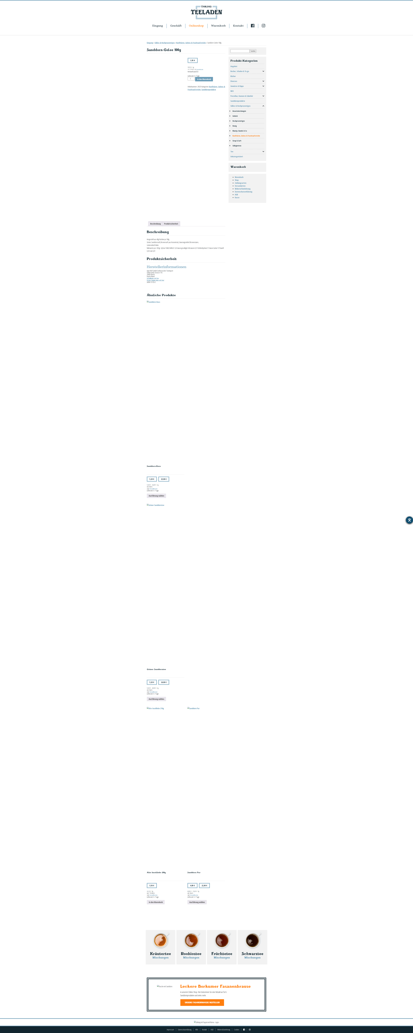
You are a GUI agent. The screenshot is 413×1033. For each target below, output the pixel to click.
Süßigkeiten (237, 146)
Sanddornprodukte (208, 89)
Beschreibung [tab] (155, 223)
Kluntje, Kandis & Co (240, 131)
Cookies (236, 1029)
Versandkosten (199, 69)
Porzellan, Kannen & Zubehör (241, 96)
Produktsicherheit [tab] (171, 223)
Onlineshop (196, 25)
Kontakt (238, 25)
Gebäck (235, 116)
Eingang (157, 25)
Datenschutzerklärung (243, 191)
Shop (237, 180)
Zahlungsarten (240, 183)
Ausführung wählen (156, 495)
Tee (231, 151)
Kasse (237, 197)
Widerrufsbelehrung (242, 188)
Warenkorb (218, 25)
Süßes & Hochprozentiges (165, 42)
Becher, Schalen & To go (239, 71)
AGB (236, 194)
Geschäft (176, 25)
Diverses (233, 81)
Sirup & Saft (237, 141)
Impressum (170, 1029)
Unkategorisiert (236, 156)
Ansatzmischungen (239, 111)
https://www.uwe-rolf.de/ (155, 280)
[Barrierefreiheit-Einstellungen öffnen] (409, 520)
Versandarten (240, 186)
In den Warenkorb (204, 79)
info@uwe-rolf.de (153, 278)
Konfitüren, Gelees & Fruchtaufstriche (191, 42)
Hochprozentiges (239, 121)
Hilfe (196, 1029)
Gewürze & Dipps (237, 86)
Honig (235, 126)
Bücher (233, 76)
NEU (232, 91)
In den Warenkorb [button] (156, 902)
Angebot (233, 66)
